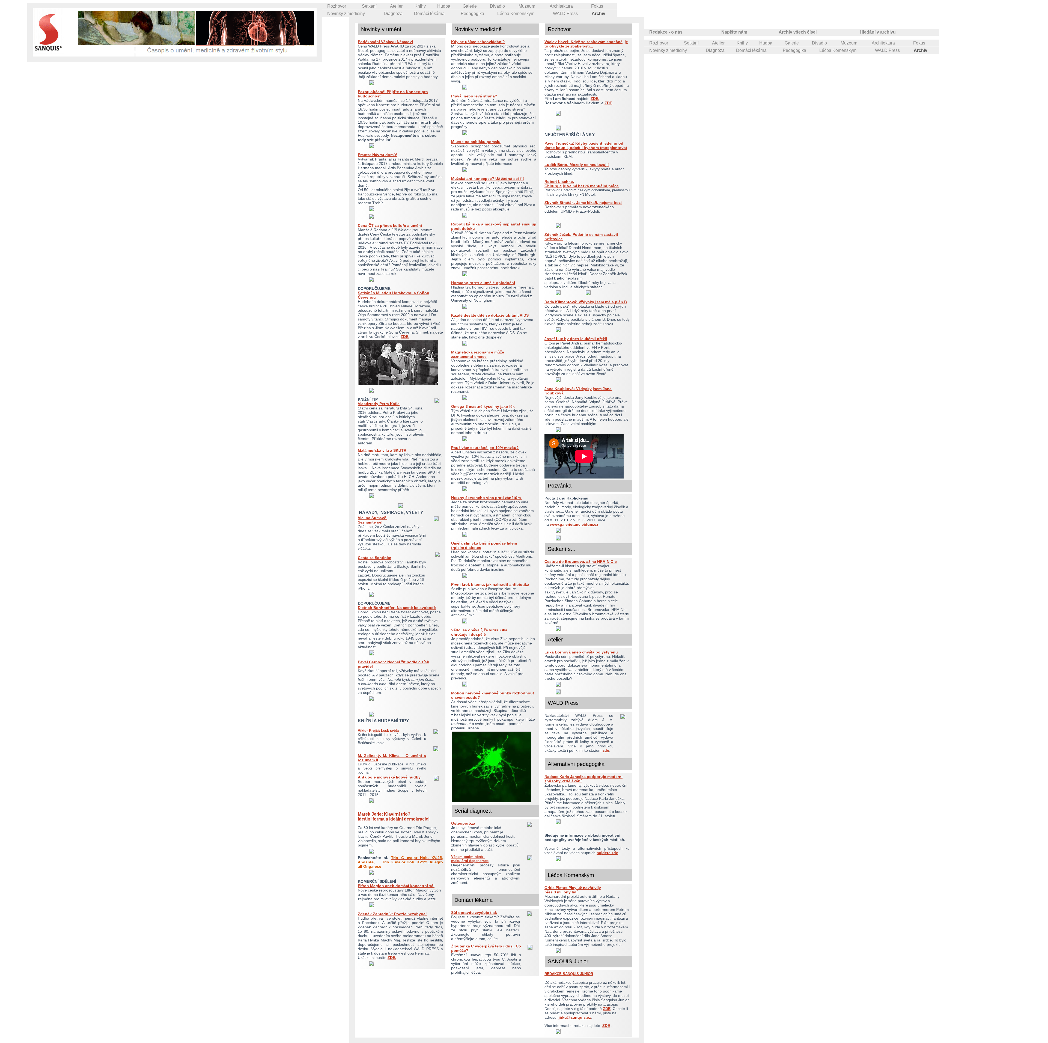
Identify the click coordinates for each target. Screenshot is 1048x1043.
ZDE (608, 103)
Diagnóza (393, 13)
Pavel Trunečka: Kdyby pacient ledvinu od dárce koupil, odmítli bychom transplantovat (585, 145)
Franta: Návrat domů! (377, 155)
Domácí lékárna (429, 13)
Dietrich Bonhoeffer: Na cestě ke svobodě (397, 607)
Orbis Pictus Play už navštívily (572, 887)
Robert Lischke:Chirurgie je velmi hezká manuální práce (581, 183)
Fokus (597, 6)
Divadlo (497, 6)
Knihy (420, 6)
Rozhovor (336, 6)
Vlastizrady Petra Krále (379, 404)
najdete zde (607, 853)
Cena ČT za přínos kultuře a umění (390, 225)
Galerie (470, 6)
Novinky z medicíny (346, 13)
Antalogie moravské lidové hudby (389, 777)
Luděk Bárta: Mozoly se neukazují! (576, 164)
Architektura (561, 6)
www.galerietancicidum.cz (574, 524)
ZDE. (405, 336)
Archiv (598, 13)
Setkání (369, 6)
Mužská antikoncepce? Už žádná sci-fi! (487, 178)
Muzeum (527, 6)
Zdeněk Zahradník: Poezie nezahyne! (392, 914)
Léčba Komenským (515, 13)
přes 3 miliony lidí (560, 892)
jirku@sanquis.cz (575, 1017)
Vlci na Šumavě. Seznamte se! (372, 520)
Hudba (443, 6)
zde (606, 750)
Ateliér (396, 6)
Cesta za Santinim (374, 557)
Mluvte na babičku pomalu (476, 141)
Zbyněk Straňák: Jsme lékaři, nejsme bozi (583, 202)
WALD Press (565, 13)
